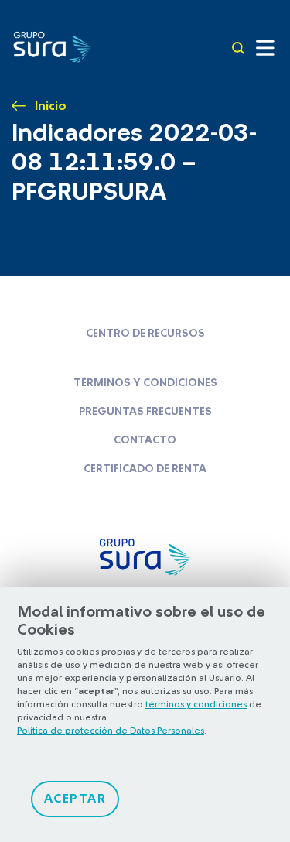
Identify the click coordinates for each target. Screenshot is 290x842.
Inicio (51, 106)
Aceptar (75, 798)
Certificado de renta (145, 469)
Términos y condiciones (145, 383)
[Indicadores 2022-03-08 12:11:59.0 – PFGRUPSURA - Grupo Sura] (52, 46)
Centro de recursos (145, 333)
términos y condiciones (196, 704)
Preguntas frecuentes (145, 411)
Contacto (145, 440)
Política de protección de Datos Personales (110, 730)
